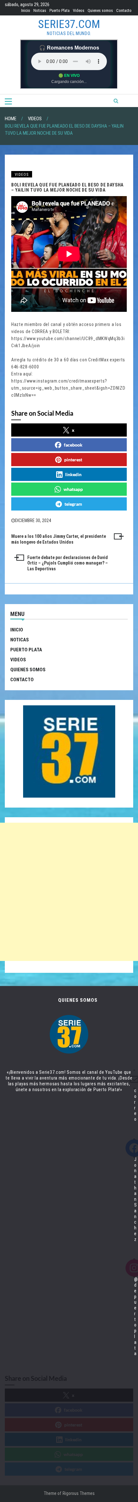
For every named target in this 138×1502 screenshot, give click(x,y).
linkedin (73, 474)
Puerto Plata (59, 10)
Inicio (25, 10)
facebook (73, 445)
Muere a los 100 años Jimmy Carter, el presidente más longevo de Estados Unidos (58, 539)
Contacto (124, 10)
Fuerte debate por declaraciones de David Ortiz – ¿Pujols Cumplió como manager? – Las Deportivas (67, 563)
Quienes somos (100, 10)
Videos (78, 10)
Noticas (39, 10)
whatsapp (73, 489)
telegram (73, 504)
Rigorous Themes (79, 1493)
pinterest (73, 459)
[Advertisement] (69, 892)
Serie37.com (69, 24)
